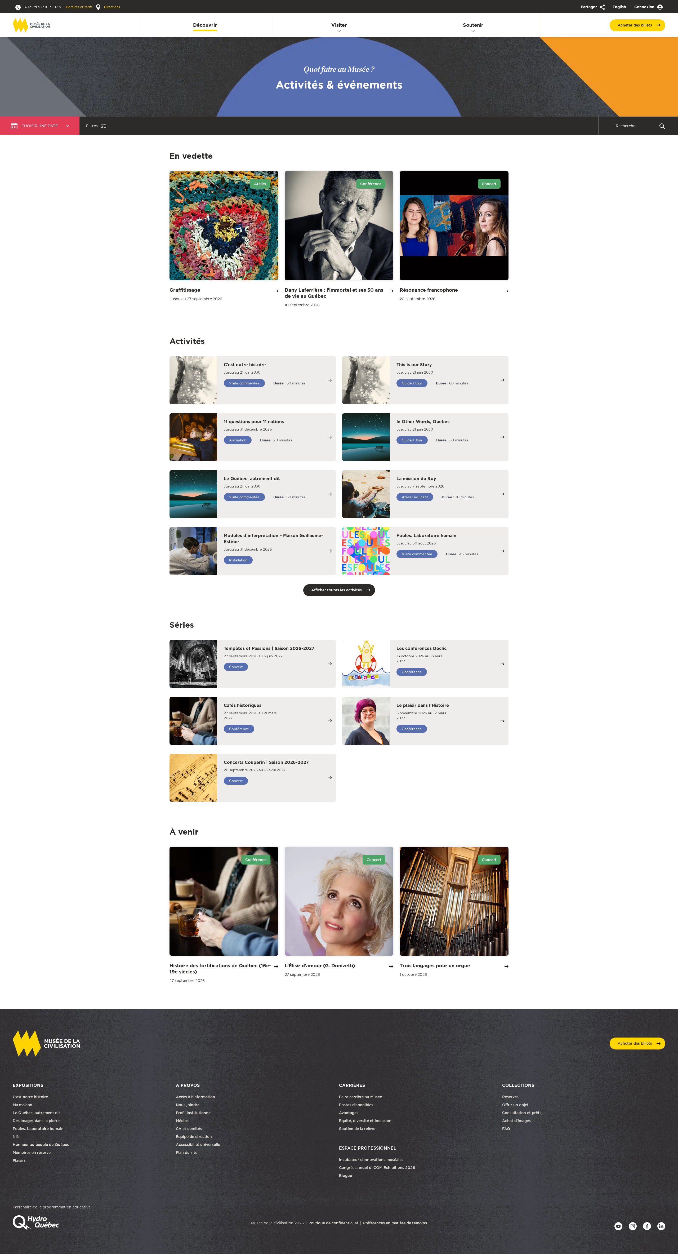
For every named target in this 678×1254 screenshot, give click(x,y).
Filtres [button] (92, 125)
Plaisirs (19, 1160)
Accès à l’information (195, 1097)
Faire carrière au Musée (360, 1097)
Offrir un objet (516, 1104)
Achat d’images (516, 1120)
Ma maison (22, 1104)
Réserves (510, 1097)
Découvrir (205, 25)
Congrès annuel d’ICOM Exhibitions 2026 (377, 1167)
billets (635, 25)
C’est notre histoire (30, 1097)
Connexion (644, 7)
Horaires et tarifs (58, 7)
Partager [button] (589, 7)
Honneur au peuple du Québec (41, 1144)
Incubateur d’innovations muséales (371, 1159)
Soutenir (473, 25)
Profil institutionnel (194, 1112)
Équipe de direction (194, 1136)
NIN (16, 1136)
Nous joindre (188, 1104)
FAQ (506, 1128)
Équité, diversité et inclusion (365, 1120)
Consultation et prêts (522, 1112)
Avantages (348, 1112)
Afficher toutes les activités (336, 590)
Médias (182, 1120)
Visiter (339, 25)
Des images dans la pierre (36, 1120)
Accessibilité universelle (198, 1144)
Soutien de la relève (357, 1128)
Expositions (28, 1085)
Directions (111, 7)
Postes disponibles (356, 1104)
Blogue (345, 1175)
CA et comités (189, 1128)
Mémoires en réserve (32, 1152)
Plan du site (186, 1152)
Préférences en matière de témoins (395, 1223)
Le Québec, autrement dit (36, 1112)
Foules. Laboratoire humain (38, 1128)
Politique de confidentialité (333, 1223)
